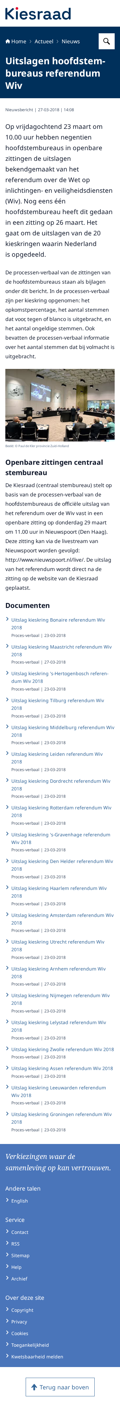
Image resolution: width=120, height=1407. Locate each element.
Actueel (44, 41)
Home (18, 41)
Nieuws (71, 41)
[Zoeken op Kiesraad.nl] (107, 41)
